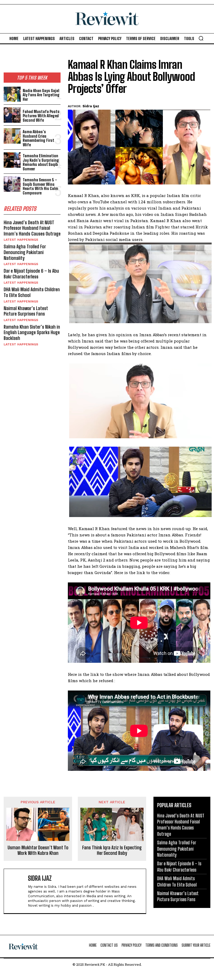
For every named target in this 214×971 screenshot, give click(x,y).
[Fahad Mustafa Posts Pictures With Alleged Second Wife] (12, 115)
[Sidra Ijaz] (17, 891)
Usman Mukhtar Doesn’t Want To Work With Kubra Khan (38, 850)
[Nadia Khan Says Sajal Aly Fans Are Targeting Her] (12, 94)
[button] (201, 38)
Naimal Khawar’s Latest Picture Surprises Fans (26, 311)
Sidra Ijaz (90, 106)
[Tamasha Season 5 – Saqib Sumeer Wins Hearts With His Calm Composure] (12, 184)
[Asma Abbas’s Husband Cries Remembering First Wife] (12, 136)
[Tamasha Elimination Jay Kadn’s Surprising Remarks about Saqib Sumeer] (12, 160)
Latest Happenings (21, 239)
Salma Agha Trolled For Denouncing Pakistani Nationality (25, 252)
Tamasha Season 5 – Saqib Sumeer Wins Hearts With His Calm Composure (40, 186)
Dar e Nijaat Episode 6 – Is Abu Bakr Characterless (31, 273)
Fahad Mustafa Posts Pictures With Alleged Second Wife (41, 115)
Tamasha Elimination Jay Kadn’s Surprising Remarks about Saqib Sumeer (41, 162)
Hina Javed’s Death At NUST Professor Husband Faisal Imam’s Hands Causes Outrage (32, 228)
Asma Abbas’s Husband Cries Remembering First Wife (38, 138)
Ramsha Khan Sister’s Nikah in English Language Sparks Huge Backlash (32, 332)
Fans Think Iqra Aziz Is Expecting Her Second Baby (112, 850)
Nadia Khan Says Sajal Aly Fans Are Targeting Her (41, 95)
